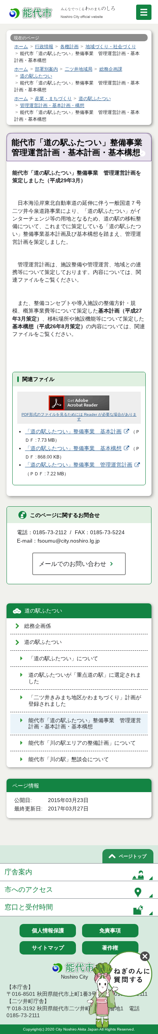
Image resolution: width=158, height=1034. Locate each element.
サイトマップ (48, 948)
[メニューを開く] (143, 12)
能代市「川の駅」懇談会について (68, 759)
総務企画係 (37, 626)
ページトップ (132, 856)
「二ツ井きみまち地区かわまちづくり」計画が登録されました (84, 701)
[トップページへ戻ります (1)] (31, 13)
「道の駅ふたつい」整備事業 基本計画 (73, 431)
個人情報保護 (48, 930)
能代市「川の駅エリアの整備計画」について (82, 743)
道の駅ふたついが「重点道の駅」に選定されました (84, 678)
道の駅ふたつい (43, 611)
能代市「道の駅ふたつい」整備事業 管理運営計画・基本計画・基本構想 (84, 724)
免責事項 (110, 930)
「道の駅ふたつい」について (63, 658)
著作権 (110, 948)
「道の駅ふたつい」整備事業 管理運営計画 (78, 465)
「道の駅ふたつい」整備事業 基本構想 (73, 448)
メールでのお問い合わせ (72, 563)
